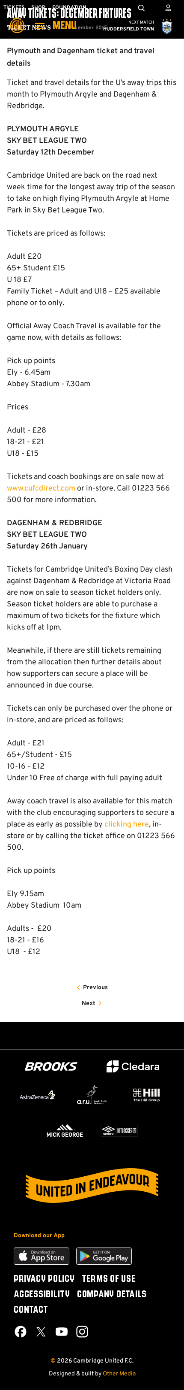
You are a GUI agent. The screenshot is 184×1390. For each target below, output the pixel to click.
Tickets (13, 7)
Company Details (112, 1294)
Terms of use (109, 1279)
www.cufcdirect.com (41, 489)
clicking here (126, 825)
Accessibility (42, 1294)
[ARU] (92, 1094)
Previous (95, 987)
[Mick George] (65, 1130)
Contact (31, 1310)
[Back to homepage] (17, 19)
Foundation (69, 7)
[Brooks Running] (51, 1066)
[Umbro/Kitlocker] (119, 1130)
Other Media (119, 1374)
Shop (38, 7)
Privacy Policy (44, 1279)
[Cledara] (133, 1066)
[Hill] (146, 1095)
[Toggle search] (141, 7)
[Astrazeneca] (37, 1094)
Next (88, 1003)
